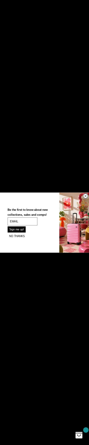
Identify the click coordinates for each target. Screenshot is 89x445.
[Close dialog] (85, 195)
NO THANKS (17, 235)
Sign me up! (16, 229)
